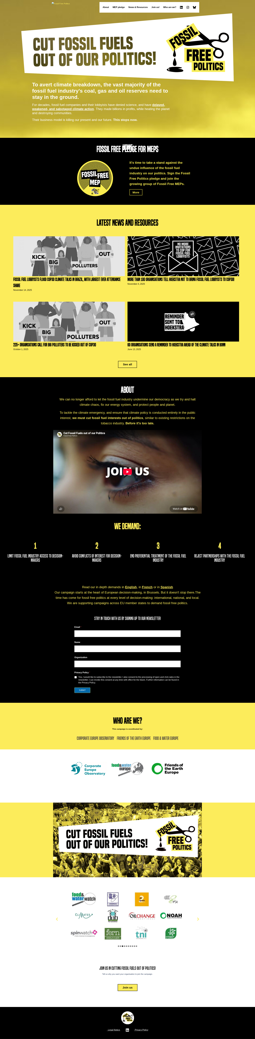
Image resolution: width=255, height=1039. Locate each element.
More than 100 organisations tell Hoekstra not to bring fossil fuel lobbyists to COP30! (181, 279)
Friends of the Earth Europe (134, 738)
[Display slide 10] (136, 946)
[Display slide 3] (122, 946)
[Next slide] (198, 919)
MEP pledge (119, 7)
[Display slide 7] (130, 946)
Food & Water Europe (165, 738)
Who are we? (169, 7)
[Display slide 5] (126, 946)
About (106, 7)
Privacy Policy (141, 1030)
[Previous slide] (57, 919)
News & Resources (138, 7)
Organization (80, 657)
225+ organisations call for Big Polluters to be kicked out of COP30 (54, 344)
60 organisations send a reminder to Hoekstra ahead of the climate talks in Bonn (176, 344)
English (131, 587)
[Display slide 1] (118, 946)
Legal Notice (113, 1030)
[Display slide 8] (132, 946)
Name (77, 642)
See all (127, 364)
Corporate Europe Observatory (95, 738)
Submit (82, 690)
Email (77, 627)
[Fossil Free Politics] (61, 3)
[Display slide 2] (120, 946)
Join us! (155, 7)
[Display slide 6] (128, 946)
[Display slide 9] (134, 946)
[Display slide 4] (124, 946)
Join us (128, 987)
